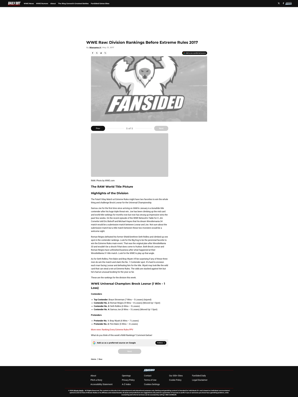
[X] (279, 3)
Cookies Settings (152, 384)
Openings (126, 375)
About (53, 3)
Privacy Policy (128, 380)
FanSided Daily (199, 375)
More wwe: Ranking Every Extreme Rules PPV (112, 329)
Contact (147, 375)
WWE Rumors (42, 3)
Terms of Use (150, 380)
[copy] (105, 53)
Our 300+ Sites (176, 375)
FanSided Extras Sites (100, 3)
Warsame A (95, 47)
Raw (100, 359)
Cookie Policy (175, 380)
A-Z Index (126, 384)
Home (93, 359)
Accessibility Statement (102, 384)
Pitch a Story (96, 380)
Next (161, 128)
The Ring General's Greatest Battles (73, 3)
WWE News (29, 3)
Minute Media (78, 390)
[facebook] (283, 3)
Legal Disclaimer (199, 380)
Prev (98, 128)
